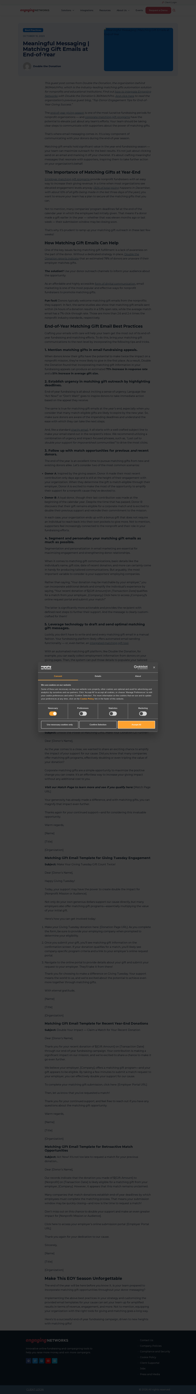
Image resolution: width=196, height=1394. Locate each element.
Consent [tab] (58, 676)
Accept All (136, 725)
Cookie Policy (87, 699)
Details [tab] (98, 676)
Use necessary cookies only (60, 725)
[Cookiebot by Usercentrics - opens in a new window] (136, 667)
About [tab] (138, 676)
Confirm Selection (98, 725)
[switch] (83, 713)
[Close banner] (154, 667)
